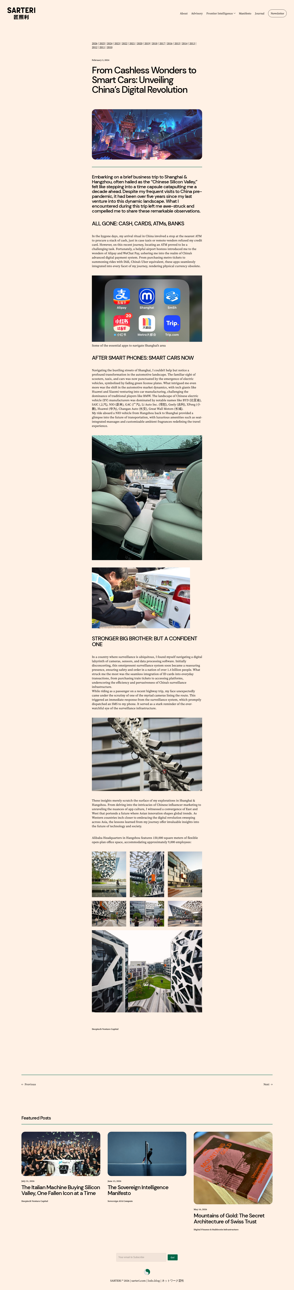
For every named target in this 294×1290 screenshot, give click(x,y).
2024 (109, 43)
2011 (102, 47)
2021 (132, 43)
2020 (139, 43)
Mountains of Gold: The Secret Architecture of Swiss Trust (229, 1218)
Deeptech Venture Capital (105, 1029)
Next (266, 1084)
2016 (169, 43)
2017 (162, 43)
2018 (154, 43)
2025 (102, 43)
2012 (94, 47)
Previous (30, 1084)
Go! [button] (173, 1257)
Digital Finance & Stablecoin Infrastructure (216, 1229)
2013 (192, 43)
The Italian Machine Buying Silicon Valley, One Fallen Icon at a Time (60, 1190)
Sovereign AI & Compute (120, 1201)
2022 (124, 43)
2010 (109, 47)
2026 (94, 43)
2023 (117, 43)
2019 (147, 43)
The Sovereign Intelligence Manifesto (138, 1190)
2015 (177, 43)
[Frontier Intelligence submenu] (234, 13)
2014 (184, 43)
